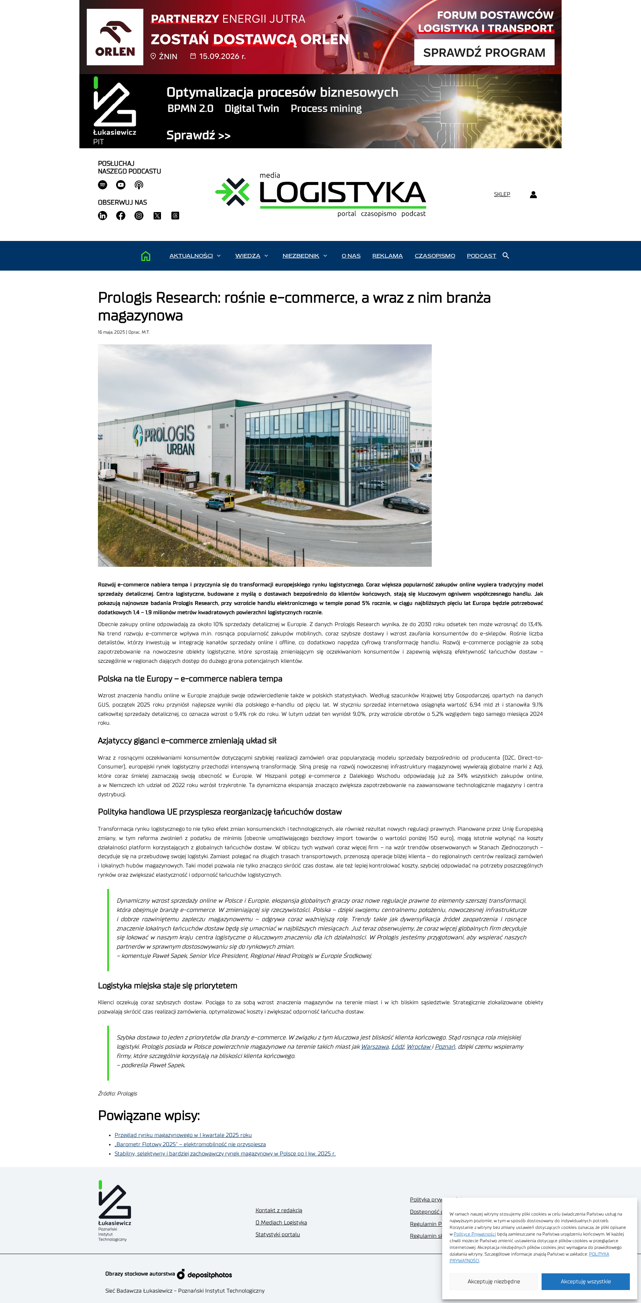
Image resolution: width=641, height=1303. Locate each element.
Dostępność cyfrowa (435, 1212)
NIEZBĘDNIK (301, 255)
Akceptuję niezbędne (494, 1281)
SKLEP (502, 194)
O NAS (351, 255)
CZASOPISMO (435, 255)
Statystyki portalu (278, 1234)
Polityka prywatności (435, 1200)
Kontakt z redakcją (279, 1210)
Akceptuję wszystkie (586, 1281)
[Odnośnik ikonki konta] (533, 195)
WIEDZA (247, 255)
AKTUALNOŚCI (191, 255)
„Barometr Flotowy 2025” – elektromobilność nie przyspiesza (190, 1144)
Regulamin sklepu (432, 1236)
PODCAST (481, 255)
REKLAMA (387, 255)
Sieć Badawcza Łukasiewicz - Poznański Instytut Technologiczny (184, 1291)
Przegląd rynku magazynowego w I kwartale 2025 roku (183, 1135)
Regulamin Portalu (433, 1224)
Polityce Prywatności (475, 1234)
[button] (218, 255)
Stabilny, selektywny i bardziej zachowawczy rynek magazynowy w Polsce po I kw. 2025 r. (225, 1154)
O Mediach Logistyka (281, 1223)
